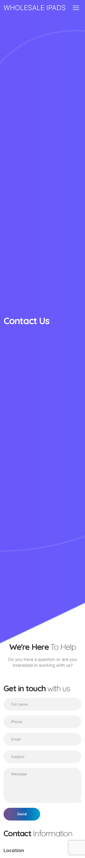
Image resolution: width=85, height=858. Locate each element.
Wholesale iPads (35, 8)
